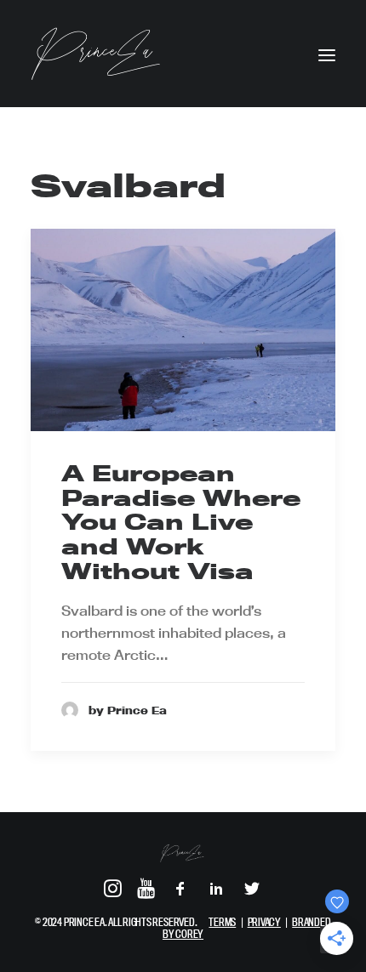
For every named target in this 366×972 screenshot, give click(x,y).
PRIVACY (264, 922)
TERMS (222, 922)
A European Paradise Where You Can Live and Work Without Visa (180, 522)
